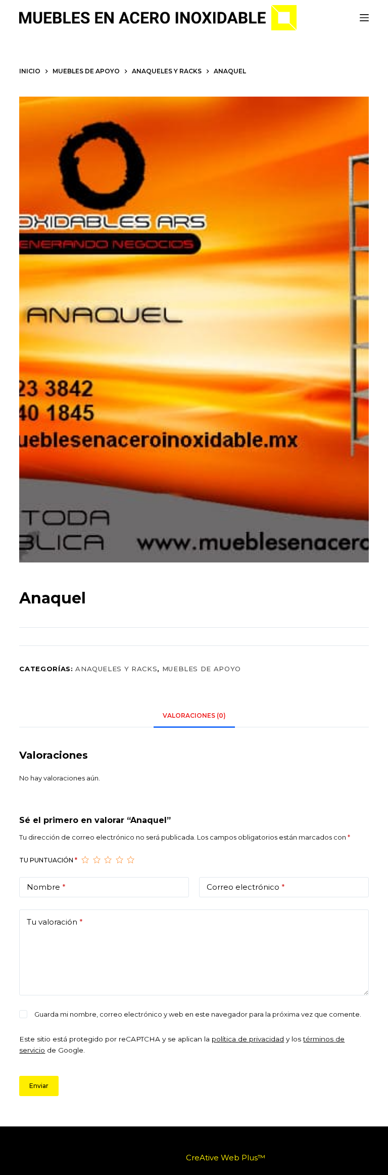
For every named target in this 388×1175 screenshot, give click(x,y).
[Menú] (364, 17)
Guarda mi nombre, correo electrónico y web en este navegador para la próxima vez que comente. (197, 1014)
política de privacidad (248, 1039)
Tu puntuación (48, 860)
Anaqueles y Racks (116, 669)
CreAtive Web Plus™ (225, 1157)
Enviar (38, 1086)
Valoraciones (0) (194, 715)
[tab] (194, 716)
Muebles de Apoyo (201, 669)
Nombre (46, 887)
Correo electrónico (246, 887)
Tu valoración (55, 922)
